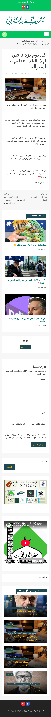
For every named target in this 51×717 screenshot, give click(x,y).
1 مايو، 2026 (35, 691)
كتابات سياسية (11, 608)
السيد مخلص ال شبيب (30, 633)
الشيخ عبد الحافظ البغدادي (31, 684)
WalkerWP (40, 711)
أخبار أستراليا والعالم (17, 73)
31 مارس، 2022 (39, 73)
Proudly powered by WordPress (15, 711)
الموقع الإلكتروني (39, 424)
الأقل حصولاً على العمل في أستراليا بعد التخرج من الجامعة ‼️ (26, 281)
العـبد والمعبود (34, 687)
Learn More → (25, 347)
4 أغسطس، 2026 (31, 640)
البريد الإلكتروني (18, 424)
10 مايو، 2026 (23, 665)
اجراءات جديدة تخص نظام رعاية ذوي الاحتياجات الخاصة (27, 319)
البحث (44, 462)
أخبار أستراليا (28, 73)
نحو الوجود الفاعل (21, 662)
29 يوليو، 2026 (41, 249)
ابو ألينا (25, 658)
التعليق (43, 379)
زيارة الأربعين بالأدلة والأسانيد (25, 636)
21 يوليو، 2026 (41, 325)
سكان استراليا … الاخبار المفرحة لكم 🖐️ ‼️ (28, 244)
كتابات (20, 608)
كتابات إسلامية (11, 633)
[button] (7, 492)
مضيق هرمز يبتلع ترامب (26, 611)
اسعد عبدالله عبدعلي (29, 608)
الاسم (43, 413)
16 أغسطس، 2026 (30, 614)
